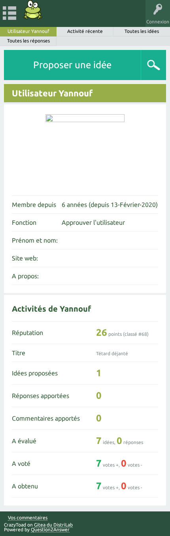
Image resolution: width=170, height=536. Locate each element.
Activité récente (85, 31)
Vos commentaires (27, 517)
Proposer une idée (72, 64)
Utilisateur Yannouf (28, 31)
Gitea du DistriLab (53, 524)
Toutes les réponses (28, 40)
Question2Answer (50, 529)
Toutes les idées (142, 31)
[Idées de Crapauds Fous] (33, 9)
